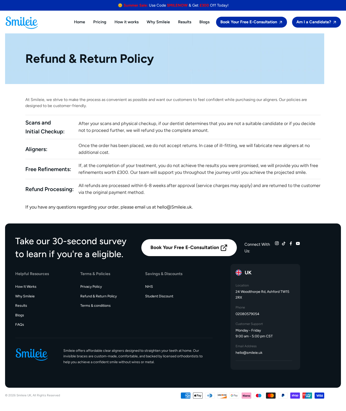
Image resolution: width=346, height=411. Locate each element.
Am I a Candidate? (313, 21)
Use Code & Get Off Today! (173, 5)
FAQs (19, 324)
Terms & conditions (95, 305)
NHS (149, 286)
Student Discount (159, 296)
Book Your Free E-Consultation (248, 21)
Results (21, 305)
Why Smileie (25, 296)
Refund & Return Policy (98, 296)
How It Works (25, 286)
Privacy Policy (91, 286)
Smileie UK (23, 395)
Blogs (19, 315)
